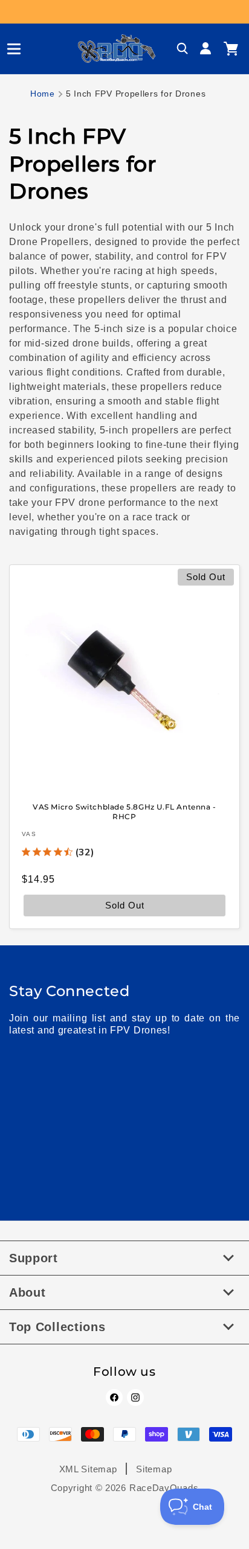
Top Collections (57, 1326)
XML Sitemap (88, 1469)
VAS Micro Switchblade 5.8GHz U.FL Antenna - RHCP (124, 811)
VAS (29, 834)
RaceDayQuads (163, 1488)
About (27, 1292)
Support (33, 1258)
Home (42, 93)
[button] (9, 49)
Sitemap (154, 1469)
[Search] (182, 49)
